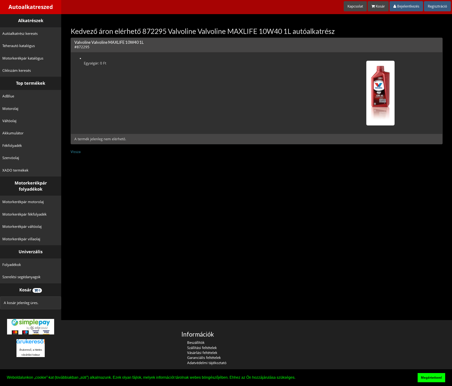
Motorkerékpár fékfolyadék (24, 214)
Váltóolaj (9, 120)
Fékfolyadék (12, 145)
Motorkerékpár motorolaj (23, 201)
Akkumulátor (13, 133)
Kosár (380, 6)
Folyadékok (11, 264)
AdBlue (8, 96)
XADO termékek (15, 170)
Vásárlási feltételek (202, 352)
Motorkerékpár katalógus (22, 58)
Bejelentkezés (407, 6)
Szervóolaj (10, 157)
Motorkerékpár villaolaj (21, 239)
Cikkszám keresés (16, 70)
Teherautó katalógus (18, 45)
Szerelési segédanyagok (21, 276)
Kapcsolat (355, 6)
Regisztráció (437, 6)
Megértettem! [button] (431, 377)
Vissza (76, 151)
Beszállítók (196, 342)
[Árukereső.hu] (30, 343)
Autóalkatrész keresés (20, 33)
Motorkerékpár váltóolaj (22, 226)
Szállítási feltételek (202, 347)
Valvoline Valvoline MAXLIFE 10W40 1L (109, 42)
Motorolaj (10, 108)
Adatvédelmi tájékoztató (206, 362)
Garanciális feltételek (204, 357)
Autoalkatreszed (30, 7)
